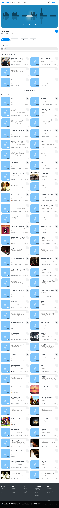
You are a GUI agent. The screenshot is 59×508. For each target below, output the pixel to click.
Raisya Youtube (14, 307)
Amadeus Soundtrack (50, 187)
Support (13, 488)
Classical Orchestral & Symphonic (17, 475)
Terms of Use (49, 488)
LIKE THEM (18, 197)
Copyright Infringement (51, 491)
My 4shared (9, 33)
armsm (43, 307)
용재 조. (13, 200)
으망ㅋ (19, 275)
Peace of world (44, 82)
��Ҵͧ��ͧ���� (20, 368)
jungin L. (43, 371)
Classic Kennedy (49, 208)
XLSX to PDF (37, 495)
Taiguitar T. (14, 371)
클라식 (19, 115)
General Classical (15, 347)
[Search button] (48, 2)
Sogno (48, 272)
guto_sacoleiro (44, 467)
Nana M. (43, 403)
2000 (47, 123)
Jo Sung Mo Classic (50, 165)
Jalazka (43, 392)
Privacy (48, 489)
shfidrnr (13, 115)
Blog (1, 492)
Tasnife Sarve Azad (44, 61)
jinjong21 (14, 478)
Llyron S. (43, 446)
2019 (18, 304)
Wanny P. (14, 232)
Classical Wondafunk (45, 443)
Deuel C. (13, 264)
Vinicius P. (14, 435)
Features (14, 492)
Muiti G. (43, 243)
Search (2, 489)
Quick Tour (14, 491)
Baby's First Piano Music (50, 144)
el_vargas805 (44, 104)
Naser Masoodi (18, 82)
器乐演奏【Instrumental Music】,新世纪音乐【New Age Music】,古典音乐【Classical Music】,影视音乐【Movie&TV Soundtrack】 (17, 101)
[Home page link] (5, 2)
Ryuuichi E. (44, 456)
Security (48, 492)
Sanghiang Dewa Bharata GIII (21, 421)
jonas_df (14, 296)
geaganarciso (44, 360)
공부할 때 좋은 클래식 (20, 112)
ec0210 (13, 147)
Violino (20, 136)
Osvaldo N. (14, 136)
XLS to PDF (37, 492)
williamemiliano (14, 179)
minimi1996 (44, 200)
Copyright (25, 491)
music (19, 200)
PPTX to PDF (37, 489)
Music (49, 168)
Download (20, 168)
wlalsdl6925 (14, 446)
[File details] (5, 61)
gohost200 (14, 339)
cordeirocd (44, 424)
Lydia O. (13, 392)
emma (13, 403)
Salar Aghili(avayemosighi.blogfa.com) (17, 61)
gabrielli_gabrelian (14, 168)
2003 (23, 197)
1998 (51, 272)
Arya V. (43, 264)
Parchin (13, 82)
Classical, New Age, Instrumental (46, 176)
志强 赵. (13, 456)
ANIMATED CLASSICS (20, 400)
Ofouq (3, 33)
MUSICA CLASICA (20, 219)
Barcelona (48, 240)
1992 (52, 240)
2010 (52, 261)
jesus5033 (44, 232)
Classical (43, 101)
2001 (21, 411)
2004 (54, 379)
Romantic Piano (49, 155)
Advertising (26, 489)
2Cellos (48, 251)
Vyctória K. (44, 478)
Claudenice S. (44, 275)
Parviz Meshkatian (53, 61)
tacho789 (43, 328)
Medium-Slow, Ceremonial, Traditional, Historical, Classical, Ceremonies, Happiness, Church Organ (46, 411)
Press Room (3, 491)
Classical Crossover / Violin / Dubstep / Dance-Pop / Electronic (17, 187)
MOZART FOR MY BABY (50, 357)
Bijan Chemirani (15, 72)
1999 (54, 208)
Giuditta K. (14, 243)
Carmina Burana (19, 379)
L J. (13, 104)
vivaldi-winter (44, 296)
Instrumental (19, 251)
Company (25, 488)
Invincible (48, 261)
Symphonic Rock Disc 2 (50, 219)
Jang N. (43, 147)
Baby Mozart (49, 315)
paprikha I (48, 336)
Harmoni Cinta (19, 464)
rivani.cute (14, 467)
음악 (48, 371)
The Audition (53, 443)
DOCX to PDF (37, 491)
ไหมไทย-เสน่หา (49, 432)
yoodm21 (14, 275)
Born (18, 411)
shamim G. (44, 211)
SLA (47, 495)
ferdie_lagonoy (14, 328)
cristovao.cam (14, 360)
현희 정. (13, 211)
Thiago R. (43, 115)
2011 (51, 251)
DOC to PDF (37, 488)
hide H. (43, 339)
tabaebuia (44, 435)
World (23, 72)
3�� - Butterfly (49, 379)
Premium (2, 488)
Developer (25, 492)
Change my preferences (10, 505)
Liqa (20, 72)
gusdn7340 (44, 168)
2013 (52, 336)
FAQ (13, 489)
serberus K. (44, 179)
